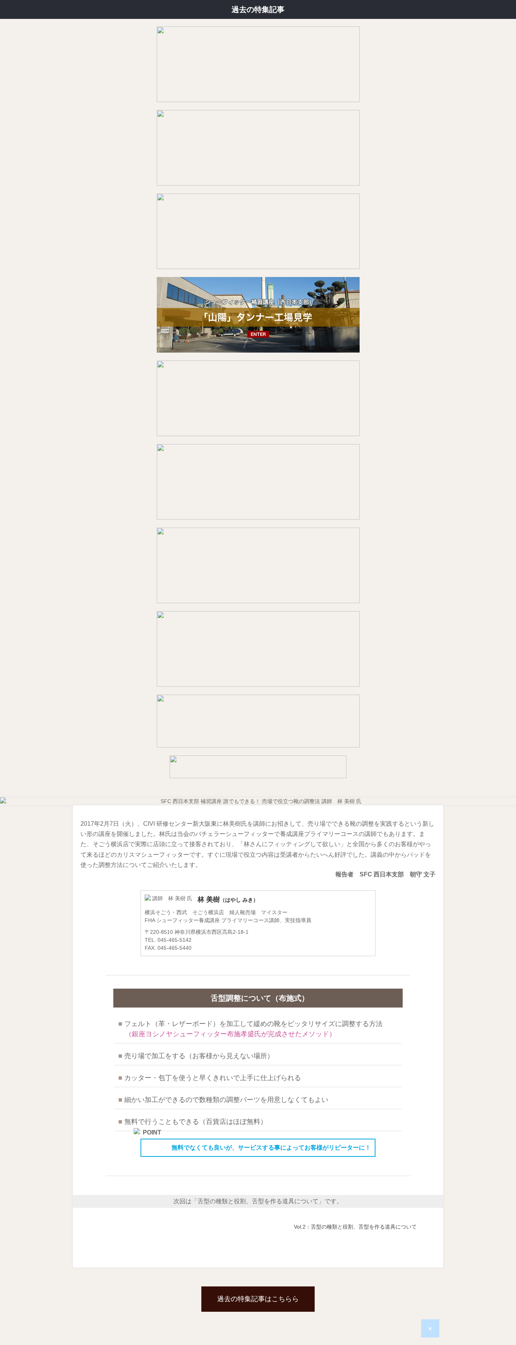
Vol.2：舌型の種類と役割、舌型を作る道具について (355, 1227)
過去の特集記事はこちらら (258, 1299)
